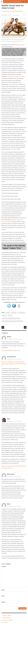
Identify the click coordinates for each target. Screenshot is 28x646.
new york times (21, 312)
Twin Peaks (14, 149)
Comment (4, 566)
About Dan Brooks (6, 615)
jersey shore (14, 312)
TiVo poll (10, 315)
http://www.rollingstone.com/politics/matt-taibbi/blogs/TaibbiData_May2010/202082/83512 (14, 363)
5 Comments (16, 15)
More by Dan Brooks (7, 620)
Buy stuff (4, 622)
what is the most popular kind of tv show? (11, 318)
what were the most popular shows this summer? (12, 321)
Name (3, 590)
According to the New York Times (16, 76)
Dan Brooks (6, 11)
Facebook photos (20, 44)
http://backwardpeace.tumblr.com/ (11, 350)
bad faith (11, 293)
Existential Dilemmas (16, 11)
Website (3, 602)
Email (3, 596)
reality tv (4, 315)
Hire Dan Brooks (6, 617)
